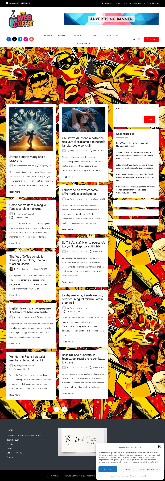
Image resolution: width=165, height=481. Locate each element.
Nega (127, 469)
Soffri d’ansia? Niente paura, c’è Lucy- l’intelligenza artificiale (83, 244)
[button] (160, 446)
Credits (9, 444)
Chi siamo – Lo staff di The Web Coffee (23, 435)
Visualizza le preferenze (150, 469)
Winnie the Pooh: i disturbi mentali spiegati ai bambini (27, 358)
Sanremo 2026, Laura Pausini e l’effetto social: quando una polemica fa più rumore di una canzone (134, 155)
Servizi (9, 448)
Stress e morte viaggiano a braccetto (27, 158)
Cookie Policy (115, 476)
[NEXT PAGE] (64, 409)
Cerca (119, 108)
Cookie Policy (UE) (14, 452)
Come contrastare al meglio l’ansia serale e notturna (27, 206)
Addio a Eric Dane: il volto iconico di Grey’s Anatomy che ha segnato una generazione (134, 166)
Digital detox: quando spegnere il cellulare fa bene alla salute (30, 310)
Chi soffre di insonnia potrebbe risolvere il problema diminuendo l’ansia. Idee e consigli (83, 141)
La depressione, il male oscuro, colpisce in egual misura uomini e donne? (83, 299)
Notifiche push (12, 439)
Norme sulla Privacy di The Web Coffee (134, 476)
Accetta (107, 469)
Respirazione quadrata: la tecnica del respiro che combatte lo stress (83, 358)
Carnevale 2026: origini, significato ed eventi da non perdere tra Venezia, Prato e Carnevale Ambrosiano (135, 189)
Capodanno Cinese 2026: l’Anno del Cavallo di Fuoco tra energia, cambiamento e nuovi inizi (135, 177)
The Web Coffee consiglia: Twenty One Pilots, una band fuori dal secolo (28, 260)
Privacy (9, 457)
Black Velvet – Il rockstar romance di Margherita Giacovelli (132, 144)
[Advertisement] (82, 67)
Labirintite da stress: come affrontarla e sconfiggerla (80, 191)
